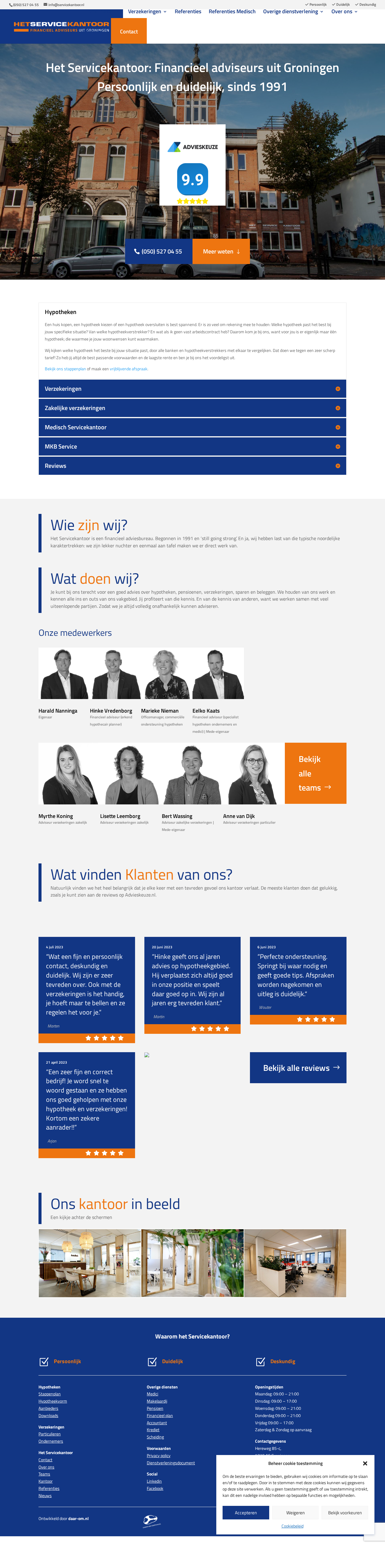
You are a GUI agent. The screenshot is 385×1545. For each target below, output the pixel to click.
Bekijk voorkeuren (345, 1512)
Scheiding (155, 1437)
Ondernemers (50, 1441)
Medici (152, 1394)
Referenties (188, 12)
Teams (44, 1474)
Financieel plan (160, 1415)
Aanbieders (48, 1408)
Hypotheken (100, 12)
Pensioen (155, 1408)
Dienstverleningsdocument (171, 1463)
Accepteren (246, 1512)
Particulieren (49, 1434)
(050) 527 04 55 (26, 5)
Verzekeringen (144, 12)
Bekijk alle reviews (296, 1067)
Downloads (48, 1415)
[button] (365, 1463)
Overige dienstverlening (290, 12)
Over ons (341, 12)
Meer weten (218, 251)
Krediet (153, 1429)
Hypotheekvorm (52, 1401)
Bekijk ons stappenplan (65, 368)
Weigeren (295, 1512)
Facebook (155, 1488)
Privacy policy (159, 1455)
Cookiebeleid (292, 1526)
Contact (129, 31)
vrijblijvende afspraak (128, 368)
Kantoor (45, 1481)
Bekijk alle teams (310, 773)
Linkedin (154, 1481)
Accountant (157, 1422)
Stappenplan (49, 1394)
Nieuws (94, 33)
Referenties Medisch (232, 12)
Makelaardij (157, 1401)
